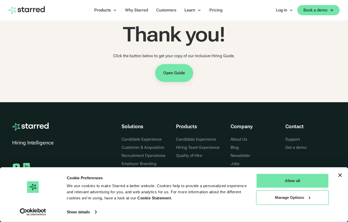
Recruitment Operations (143, 155)
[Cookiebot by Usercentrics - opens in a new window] (33, 212)
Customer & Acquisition (143, 147)
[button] (105, 10)
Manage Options (289, 197)
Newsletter (240, 155)
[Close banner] (340, 175)
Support (292, 139)
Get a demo (295, 147)
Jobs (235, 163)
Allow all (292, 181)
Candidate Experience (142, 139)
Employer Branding (139, 163)
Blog (235, 147)
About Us (239, 139)
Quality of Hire (189, 155)
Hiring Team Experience (198, 147)
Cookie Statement (154, 198)
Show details (78, 212)
